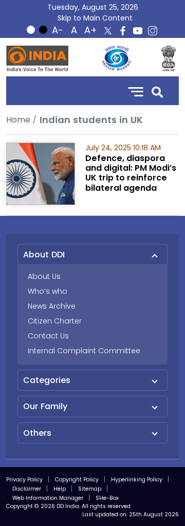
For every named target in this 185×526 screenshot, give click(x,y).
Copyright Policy (77, 479)
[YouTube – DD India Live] (138, 31)
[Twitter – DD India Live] (108, 31)
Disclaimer (26, 489)
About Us (44, 276)
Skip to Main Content (95, 18)
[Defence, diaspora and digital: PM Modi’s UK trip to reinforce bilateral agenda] (41, 173)
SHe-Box (107, 498)
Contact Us (48, 336)
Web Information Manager (47, 498)
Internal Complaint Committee (84, 351)
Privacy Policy (24, 479)
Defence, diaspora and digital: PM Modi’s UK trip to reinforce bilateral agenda (130, 173)
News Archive (52, 306)
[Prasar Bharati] (116, 58)
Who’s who (47, 291)
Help (59, 489)
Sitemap (89, 489)
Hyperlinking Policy (136, 479)
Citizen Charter (55, 321)
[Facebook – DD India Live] (123, 31)
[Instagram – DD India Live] (152, 31)
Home (18, 120)
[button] (157, 91)
